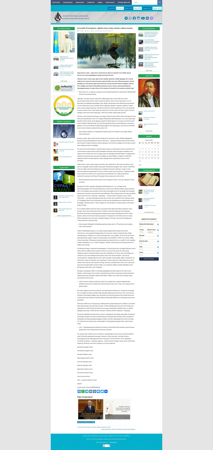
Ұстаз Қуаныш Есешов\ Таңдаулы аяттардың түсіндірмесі (149, 191)
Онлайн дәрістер (124, 2)
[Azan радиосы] (151, 20)
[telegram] (126, 20)
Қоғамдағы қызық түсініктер (64, 202)
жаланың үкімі (82, 422)
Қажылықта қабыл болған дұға (66, 142)
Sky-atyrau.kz (113, 442)
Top (209, 446)
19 (146, 155)
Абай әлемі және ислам (149, 111)
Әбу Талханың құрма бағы (65, 156)
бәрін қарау (64, 81)
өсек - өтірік (91, 422)
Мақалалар (80, 2)
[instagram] (138, 20)
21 (152, 155)
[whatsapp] (130, 20)
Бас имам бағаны (97, 31)
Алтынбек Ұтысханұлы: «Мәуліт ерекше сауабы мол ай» (94, 427)
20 (149, 155)
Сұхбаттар (90, 2)
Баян (88, 31)
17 (139, 155)
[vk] (147, 20)
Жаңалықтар (67, 2)
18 (142, 155)
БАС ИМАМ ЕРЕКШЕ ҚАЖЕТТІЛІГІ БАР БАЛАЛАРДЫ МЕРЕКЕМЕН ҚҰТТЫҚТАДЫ (151, 41)
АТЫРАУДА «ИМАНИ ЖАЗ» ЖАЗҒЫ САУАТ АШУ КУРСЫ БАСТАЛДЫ (151, 49)
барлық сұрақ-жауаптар (64, 215)
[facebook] (134, 20)
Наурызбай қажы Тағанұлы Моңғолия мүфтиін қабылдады (118, 429)
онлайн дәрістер (149, 212)
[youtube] (143, 20)
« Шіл (139, 165)
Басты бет (56, 2)
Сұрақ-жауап (110, 2)
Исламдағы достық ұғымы (150, 205)
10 (139, 152)
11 (142, 152)
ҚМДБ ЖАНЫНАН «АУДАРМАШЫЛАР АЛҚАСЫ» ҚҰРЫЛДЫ (67, 58)
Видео (100, 2)
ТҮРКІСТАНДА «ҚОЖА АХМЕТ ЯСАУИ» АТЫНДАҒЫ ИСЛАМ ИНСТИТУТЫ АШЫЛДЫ (67, 74)
